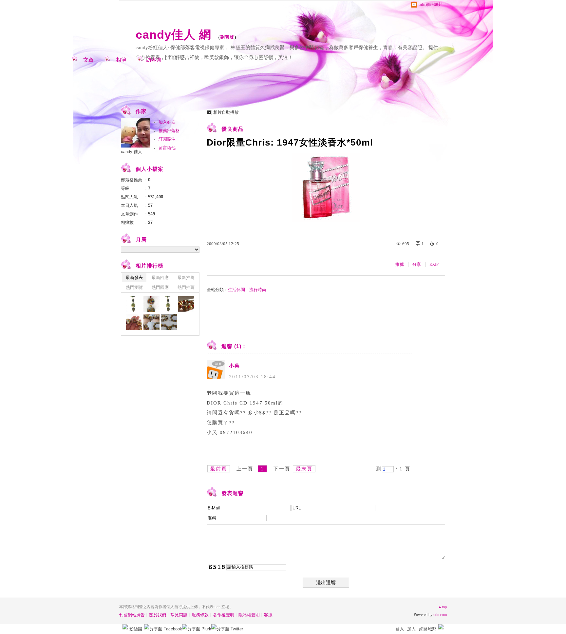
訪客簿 (154, 60)
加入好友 (167, 122)
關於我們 (157, 614)
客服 (268, 614)
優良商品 (232, 129)
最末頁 (304, 468)
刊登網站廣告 (132, 614)
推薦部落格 (169, 130)
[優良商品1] (134, 304)
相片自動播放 (226, 112)
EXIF (434, 264)
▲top (442, 606)
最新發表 (134, 277)
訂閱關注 (167, 139)
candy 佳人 (131, 151)
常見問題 (178, 614)
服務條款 (200, 614)
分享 (416, 264)
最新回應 (160, 277)
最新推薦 (186, 277)
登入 (399, 628)
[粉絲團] (125, 626)
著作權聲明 (223, 614)
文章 (88, 60)
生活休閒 (236, 289)
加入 (411, 628)
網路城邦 (427, 628)
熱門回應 (160, 287)
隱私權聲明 (249, 614)
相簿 (121, 60)
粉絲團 (135, 628)
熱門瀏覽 (134, 287)
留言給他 (167, 147)
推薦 (399, 264)
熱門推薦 (186, 287)
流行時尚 (257, 289)
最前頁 (218, 468)
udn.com (440, 614)
